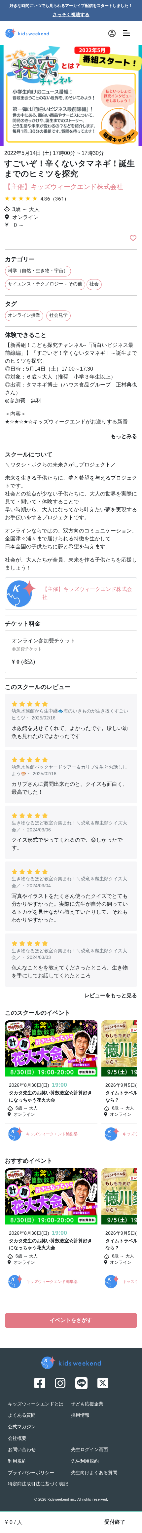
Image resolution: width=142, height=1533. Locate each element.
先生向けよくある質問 (94, 1473)
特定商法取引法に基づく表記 (38, 1484)
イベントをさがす (71, 1320)
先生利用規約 (85, 1461)
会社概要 (17, 1438)
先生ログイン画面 (89, 1450)
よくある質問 (22, 1415)
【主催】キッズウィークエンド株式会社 (63, 187)
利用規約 (17, 1461)
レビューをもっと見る (110, 996)
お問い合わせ (22, 1450)
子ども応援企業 (87, 1404)
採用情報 (80, 1415)
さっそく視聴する (71, 15)
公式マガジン (22, 1427)
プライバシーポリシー (31, 1473)
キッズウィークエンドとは (35, 1404)
